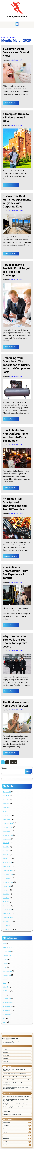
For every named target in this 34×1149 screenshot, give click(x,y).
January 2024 (7, 913)
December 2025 (8, 823)
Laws (4, 983)
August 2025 (7, 839)
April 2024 (6, 902)
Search (4, 768)
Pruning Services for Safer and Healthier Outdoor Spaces (16, 1104)
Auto (4, 943)
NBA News (6, 990)
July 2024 (6, 890)
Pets (4, 994)
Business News (7, 947)
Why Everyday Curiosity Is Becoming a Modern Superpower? (14, 1070)
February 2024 (7, 909)
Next (12, 762)
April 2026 (6, 807)
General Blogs (7, 971)
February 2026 (7, 815)
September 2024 (8, 882)
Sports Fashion (7, 1006)
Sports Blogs (7, 998)
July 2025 (6, 843)
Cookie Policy (6, 1061)
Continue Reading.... (10, 103)
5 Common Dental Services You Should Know (16, 52)
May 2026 (6, 803)
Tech (4, 1018)
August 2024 (7, 886)
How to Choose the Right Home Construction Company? (16, 1079)
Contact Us (5, 1052)
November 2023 (8, 921)
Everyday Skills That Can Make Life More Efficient (14, 1073)
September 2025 (8, 835)
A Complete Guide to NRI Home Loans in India (16, 117)
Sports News (7, 1014)
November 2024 (8, 874)
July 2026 (6, 796)
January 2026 (7, 819)
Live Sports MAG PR (17, 16)
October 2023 (7, 925)
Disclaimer (5, 1058)
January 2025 (7, 866)
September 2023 (8, 929)
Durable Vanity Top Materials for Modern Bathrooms (15, 1107)
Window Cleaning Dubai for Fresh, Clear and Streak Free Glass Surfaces (16, 1110)
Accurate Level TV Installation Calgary (12, 1114)
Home (5, 979)
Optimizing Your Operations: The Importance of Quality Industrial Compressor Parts (17, 364)
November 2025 (8, 827)
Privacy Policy (6, 1055)
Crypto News (7, 951)
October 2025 (7, 831)
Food (4, 967)
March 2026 (6, 811)
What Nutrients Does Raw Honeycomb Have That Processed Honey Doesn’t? (16, 1083)
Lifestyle (5, 987)
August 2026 (7, 792)
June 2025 (6, 847)
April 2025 (6, 854)
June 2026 (6, 799)
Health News (7, 975)
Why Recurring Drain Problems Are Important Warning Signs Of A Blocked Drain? (15, 1088)
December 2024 (8, 870)
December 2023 (8, 917)
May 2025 (6, 850)
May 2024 (6, 898)
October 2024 (7, 878)
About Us (5, 1049)
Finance (5, 963)
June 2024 (6, 894)
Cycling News (7, 955)
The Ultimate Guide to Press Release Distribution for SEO (16, 1076)
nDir (21, 60)
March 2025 (6, 858)
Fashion (5, 959)
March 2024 (6, 905)
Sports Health (7, 1010)
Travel (5, 1022)
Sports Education (8, 1002)
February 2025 (7, 862)
